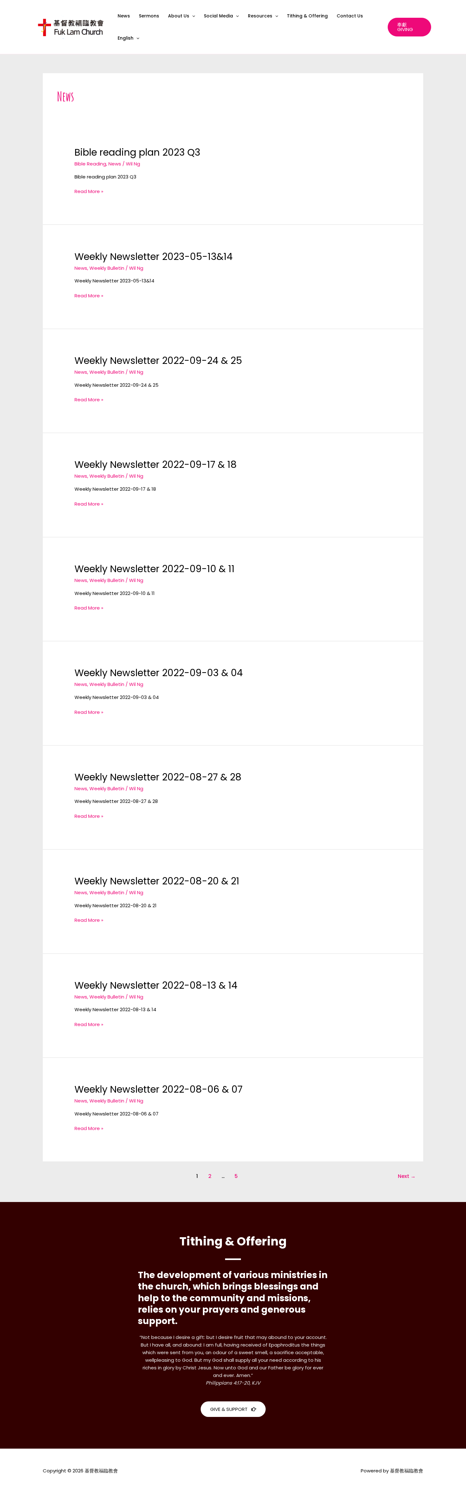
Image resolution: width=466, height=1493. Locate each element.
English (125, 38)
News (124, 16)
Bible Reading (90, 163)
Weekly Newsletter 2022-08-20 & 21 (156, 881)
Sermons (149, 16)
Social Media (218, 16)
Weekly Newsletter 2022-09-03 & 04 (158, 673)
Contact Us (350, 16)
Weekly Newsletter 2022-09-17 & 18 (155, 464)
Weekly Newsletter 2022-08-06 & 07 (158, 1089)
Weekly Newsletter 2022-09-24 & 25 (158, 360)
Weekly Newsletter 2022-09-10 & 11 (154, 569)
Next (407, 1176)
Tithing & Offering (307, 16)
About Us (178, 16)
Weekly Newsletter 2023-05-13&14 (153, 256)
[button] (192, 16)
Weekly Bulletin (106, 268)
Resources (260, 16)
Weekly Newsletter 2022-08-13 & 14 (155, 985)
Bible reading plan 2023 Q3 (137, 152)
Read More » (88, 191)
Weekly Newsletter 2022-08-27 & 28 (158, 777)
